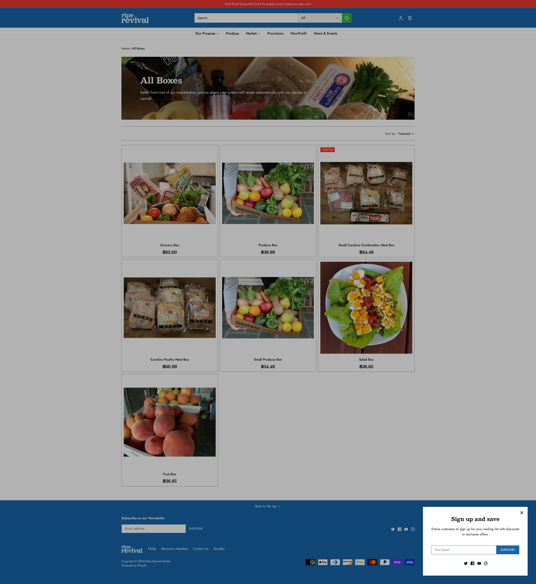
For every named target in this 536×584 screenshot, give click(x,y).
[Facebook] (472, 563)
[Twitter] (466, 563)
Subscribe (508, 550)
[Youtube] (479, 563)
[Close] (521, 512)
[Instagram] (485, 563)
